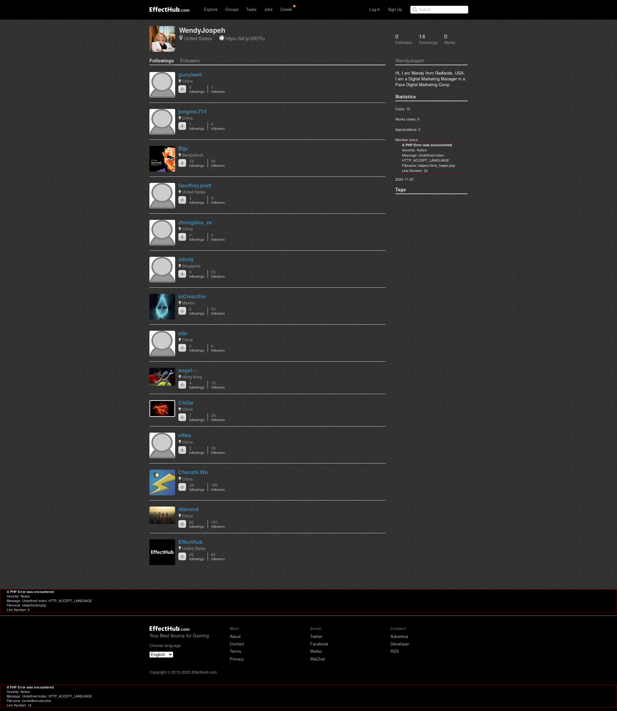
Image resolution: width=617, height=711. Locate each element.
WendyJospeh (202, 30)
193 (218, 487)
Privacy (237, 659)
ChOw (185, 402)
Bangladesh (192, 155)
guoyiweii (189, 74)
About (235, 636)
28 (196, 487)
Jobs (268, 9)
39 (218, 450)
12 (196, 163)
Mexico (188, 302)
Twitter (316, 636)
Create (286, 9)
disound (188, 509)
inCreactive (192, 296)
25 (218, 163)
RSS (394, 651)
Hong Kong (192, 376)
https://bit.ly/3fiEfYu (245, 38)
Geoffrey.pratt (194, 185)
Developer (399, 644)
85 (196, 524)
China (187, 81)
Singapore (191, 265)
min (182, 333)
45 (196, 557)
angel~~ (188, 370)
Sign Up (395, 9)
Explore (211, 9)
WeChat (317, 659)
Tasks (251, 9)
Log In (374, 9)
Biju (183, 148)
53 (218, 311)
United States (198, 38)
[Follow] (182, 89)
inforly (186, 259)
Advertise (399, 636)
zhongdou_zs (195, 222)
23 (218, 274)
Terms (235, 651)
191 (218, 524)
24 (218, 417)
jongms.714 (192, 111)
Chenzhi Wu (193, 472)
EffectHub (190, 541)
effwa (184, 435)
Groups (231, 9)
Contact (237, 644)
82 (218, 557)
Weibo (316, 651)
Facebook (319, 644)
